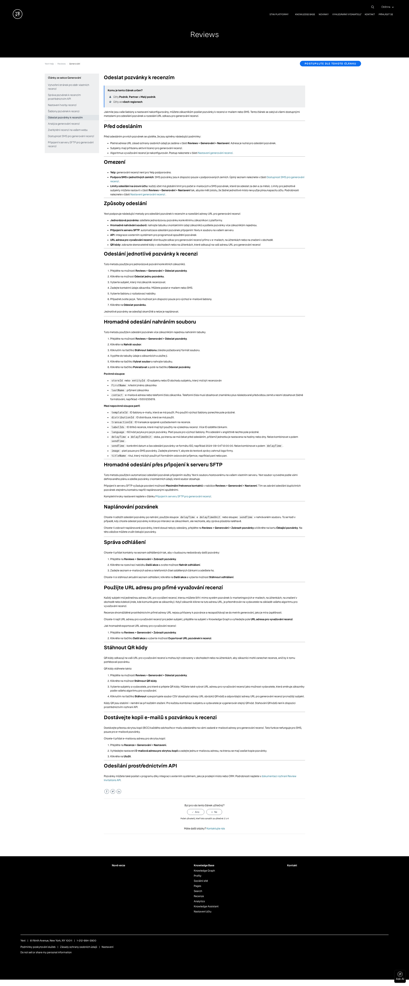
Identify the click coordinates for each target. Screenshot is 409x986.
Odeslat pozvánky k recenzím (65, 117)
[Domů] (17, 18)
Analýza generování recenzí (64, 123)
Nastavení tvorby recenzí (62, 105)
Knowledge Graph (204, 870)
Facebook (106, 791)
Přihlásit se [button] (386, 14)
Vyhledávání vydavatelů (346, 14)
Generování (74, 63)
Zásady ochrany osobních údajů (78, 947)
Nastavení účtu (202, 911)
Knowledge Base (305, 14)
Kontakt (370, 14)
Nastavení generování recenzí (215, 153)
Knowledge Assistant (206, 906)
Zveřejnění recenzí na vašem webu (68, 130)
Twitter (113, 791)
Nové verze (118, 865)
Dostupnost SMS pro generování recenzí (71, 136)
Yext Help (49, 63)
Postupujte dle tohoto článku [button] (330, 63)
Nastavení (107, 947)
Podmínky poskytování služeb (38, 947)
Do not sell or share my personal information (46, 952)
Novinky (324, 14)
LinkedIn (119, 791)
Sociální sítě (201, 881)
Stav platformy (279, 14)
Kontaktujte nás (216, 828)
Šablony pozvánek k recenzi (64, 111)
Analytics (199, 901)
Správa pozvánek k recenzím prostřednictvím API (64, 97)
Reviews (62, 63)
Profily (197, 875)
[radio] (195, 812)
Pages (197, 886)
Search (198, 891)
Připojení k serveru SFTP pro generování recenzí (71, 144)
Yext (23, 940)
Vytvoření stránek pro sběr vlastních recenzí (68, 86)
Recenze (199, 896)
